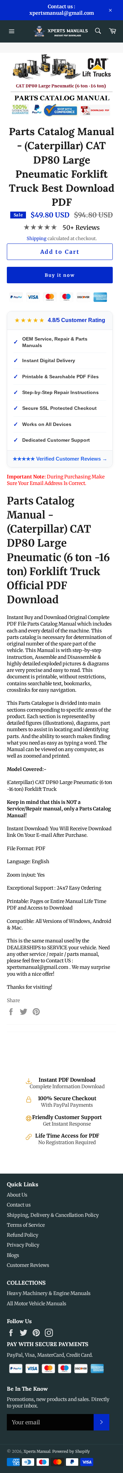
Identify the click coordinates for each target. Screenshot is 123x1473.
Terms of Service (26, 1225)
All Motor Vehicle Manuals (36, 1303)
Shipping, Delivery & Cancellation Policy (53, 1215)
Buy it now (60, 275)
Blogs (13, 1255)
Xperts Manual (37, 1451)
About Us (17, 1195)
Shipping (36, 238)
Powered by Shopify (71, 1451)
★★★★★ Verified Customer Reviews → (60, 459)
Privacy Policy (23, 1245)
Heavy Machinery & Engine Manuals (49, 1293)
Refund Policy (22, 1235)
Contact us (19, 1205)
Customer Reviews (28, 1265)
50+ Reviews (81, 227)
